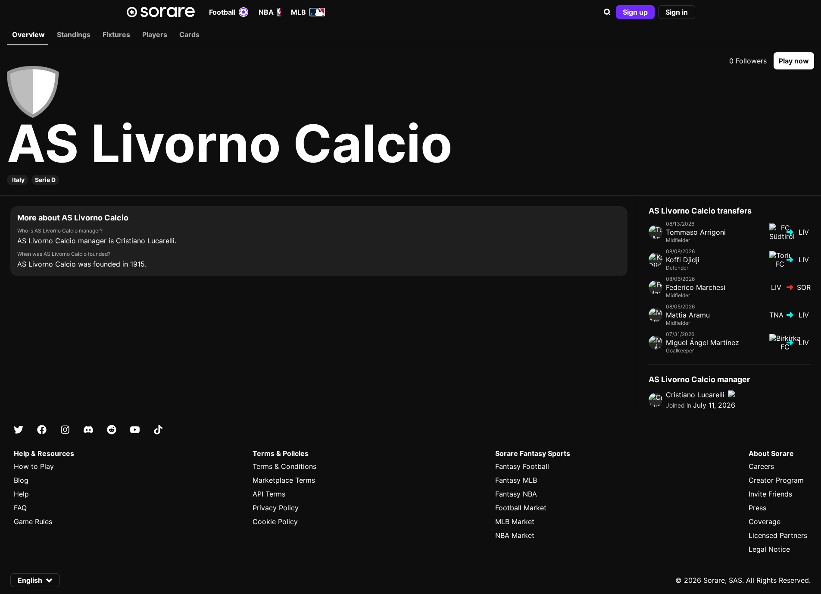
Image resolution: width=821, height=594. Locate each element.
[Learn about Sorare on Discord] (88, 430)
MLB (298, 12)
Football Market (520, 507)
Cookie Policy (275, 521)
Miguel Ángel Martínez (702, 342)
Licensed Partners (778, 535)
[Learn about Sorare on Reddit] (111, 430)
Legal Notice (769, 549)
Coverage (764, 521)
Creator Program (776, 480)
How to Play (34, 466)
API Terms (269, 494)
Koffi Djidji (682, 259)
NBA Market (514, 535)
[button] (607, 12)
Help (21, 494)
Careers (761, 466)
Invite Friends (770, 494)
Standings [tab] (74, 34)
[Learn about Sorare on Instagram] (65, 430)
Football (222, 12)
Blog (21, 480)
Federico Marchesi (695, 287)
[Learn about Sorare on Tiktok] (158, 430)
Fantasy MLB (516, 480)
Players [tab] (154, 34)
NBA (266, 12)
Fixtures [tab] (116, 34)
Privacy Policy (276, 507)
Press (757, 507)
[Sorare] (160, 12)
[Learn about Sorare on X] (18, 430)
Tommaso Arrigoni (696, 232)
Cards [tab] (189, 34)
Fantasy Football (522, 466)
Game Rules (33, 521)
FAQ (20, 507)
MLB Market (514, 521)
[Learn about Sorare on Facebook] (42, 430)
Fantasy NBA (516, 494)
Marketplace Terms (284, 480)
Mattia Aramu (688, 315)
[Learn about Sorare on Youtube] (135, 430)
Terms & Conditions (284, 466)
